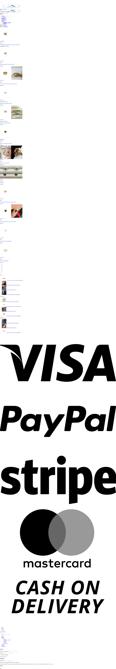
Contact (3, 630)
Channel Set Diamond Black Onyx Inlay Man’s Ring (8, 221)
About (3, 628)
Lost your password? (3, 656)
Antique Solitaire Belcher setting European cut (7, 64)
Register (1, 665)
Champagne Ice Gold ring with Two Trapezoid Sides (8, 202)
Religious (5, 20)
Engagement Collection (7, 22)
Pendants (5, 19)
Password (1, 653)
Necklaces (5, 25)
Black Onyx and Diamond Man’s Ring (5, 143)
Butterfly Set (2, 182)
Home (1, 9)
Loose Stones (4, 17)
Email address (2, 660)
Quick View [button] (2, 60)
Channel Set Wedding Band (4, 260)
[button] (4, 646)
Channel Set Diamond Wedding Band (6, 241)
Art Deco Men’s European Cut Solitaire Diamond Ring (8, 83)
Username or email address (4, 651)
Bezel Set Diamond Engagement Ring (5, 103)
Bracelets (5, 23)
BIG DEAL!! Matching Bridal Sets (5, 122)
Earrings (5, 24)
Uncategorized (4, 23)
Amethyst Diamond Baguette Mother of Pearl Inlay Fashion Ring (10, 44)
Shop (2, 629)
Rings (3, 9)
